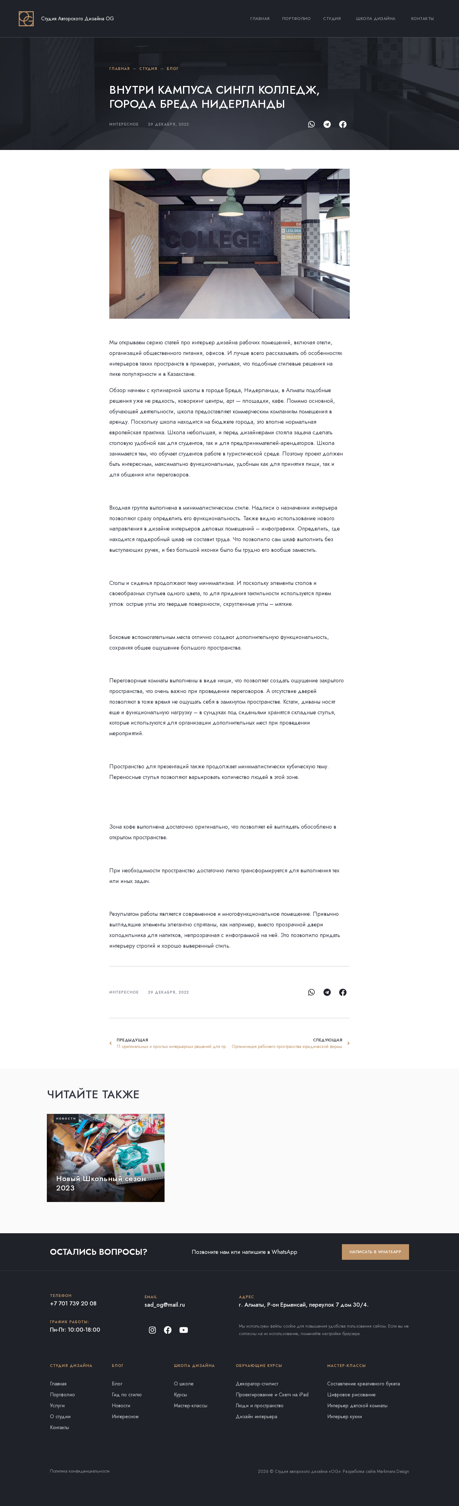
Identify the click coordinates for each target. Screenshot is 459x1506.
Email (151, 1297)
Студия (332, 19)
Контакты (422, 19)
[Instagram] (152, 1330)
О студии (60, 1416)
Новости (121, 1405)
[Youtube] (183, 1330)
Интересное (124, 992)
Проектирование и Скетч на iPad (272, 1394)
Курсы (180, 1394)
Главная (260, 19)
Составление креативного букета (363, 1383)
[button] (311, 124)
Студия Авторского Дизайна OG (77, 18)
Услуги (57, 1405)
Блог (117, 1383)
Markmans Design (393, 1471)
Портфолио (296, 19)
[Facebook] (168, 1330)
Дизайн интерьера (256, 1416)
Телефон (61, 1296)
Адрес (246, 1297)
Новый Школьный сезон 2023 (101, 1183)
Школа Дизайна (376, 19)
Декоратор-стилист (257, 1383)
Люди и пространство (260, 1405)
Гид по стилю (127, 1394)
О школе (184, 1383)
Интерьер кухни (344, 1416)
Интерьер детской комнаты (357, 1405)
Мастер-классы (190, 1405)
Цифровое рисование (351, 1394)
